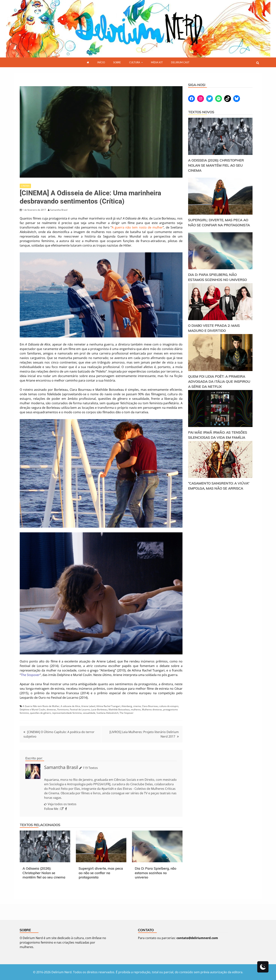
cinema (137, 706)
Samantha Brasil (61, 767)
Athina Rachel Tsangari (108, 706)
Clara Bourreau (150, 706)
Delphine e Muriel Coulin (32, 709)
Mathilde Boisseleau (119, 709)
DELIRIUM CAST (180, 62)
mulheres (136, 709)
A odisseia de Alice (70, 706)
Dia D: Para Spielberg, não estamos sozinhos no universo (155, 872)
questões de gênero (40, 712)
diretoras (51, 709)
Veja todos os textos (62, 804)
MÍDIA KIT (157, 62)
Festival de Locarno (80, 709)
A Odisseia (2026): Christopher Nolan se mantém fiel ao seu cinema (44, 872)
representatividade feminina (67, 712)
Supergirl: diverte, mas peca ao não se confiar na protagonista (101, 872)
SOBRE (117, 62)
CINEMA (25, 185)
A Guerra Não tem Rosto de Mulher (41, 706)
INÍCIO (101, 62)
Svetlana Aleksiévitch (107, 712)
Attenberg (126, 706)
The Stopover (30, 675)
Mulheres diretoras (152, 709)
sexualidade (89, 712)
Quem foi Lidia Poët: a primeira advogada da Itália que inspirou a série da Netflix (219, 381)
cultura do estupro (168, 706)
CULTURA (134, 62)
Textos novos (201, 112)
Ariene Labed (88, 706)
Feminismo (63, 709)
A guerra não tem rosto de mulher (137, 227)
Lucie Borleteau (99, 709)
